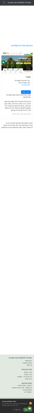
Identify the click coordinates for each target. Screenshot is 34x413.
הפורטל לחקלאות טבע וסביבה (19, 2)
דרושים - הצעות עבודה (25, 385)
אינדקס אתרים (27, 390)
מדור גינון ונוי (28, 374)
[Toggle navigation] (4, 2)
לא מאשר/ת (17, 409)
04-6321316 (26, 85)
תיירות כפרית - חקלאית (24, 377)
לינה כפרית (28, 379)
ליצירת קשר (26, 92)
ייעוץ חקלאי (28, 361)
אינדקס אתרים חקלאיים (22, 45)
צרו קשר (29, 365)
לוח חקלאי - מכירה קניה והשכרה (22, 388)
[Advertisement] (17, 25)
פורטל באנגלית (27, 363)
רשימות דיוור (28, 392)
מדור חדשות (28, 372)
